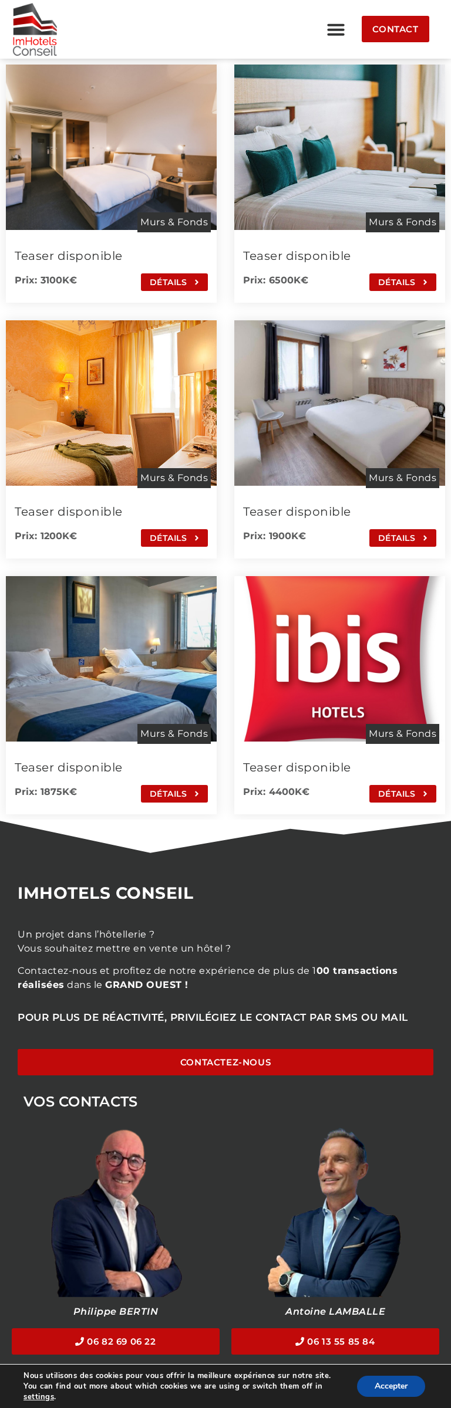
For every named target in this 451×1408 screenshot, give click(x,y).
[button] (336, 29)
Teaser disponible (69, 256)
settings (38, 1397)
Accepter (391, 1386)
